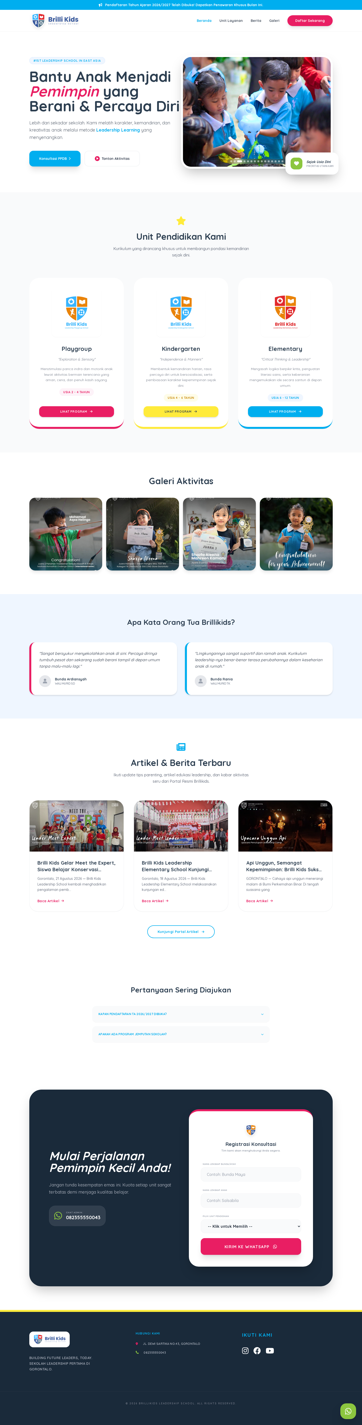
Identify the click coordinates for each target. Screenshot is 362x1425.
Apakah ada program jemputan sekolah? (133, 1034)
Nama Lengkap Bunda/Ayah (219, 1164)
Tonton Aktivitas (116, 158)
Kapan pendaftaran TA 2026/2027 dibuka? (133, 1014)
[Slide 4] (243, 161)
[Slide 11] (269, 161)
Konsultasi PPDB (53, 158)
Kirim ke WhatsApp (248, 1246)
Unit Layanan (231, 20)
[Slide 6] (251, 161)
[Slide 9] (262, 161)
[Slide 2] (235, 161)
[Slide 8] (258, 161)
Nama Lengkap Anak (215, 1190)
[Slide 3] (238, 161)
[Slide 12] (272, 161)
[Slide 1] (231, 161)
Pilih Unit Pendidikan (216, 1216)
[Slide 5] (248, 161)
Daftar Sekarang (310, 20)
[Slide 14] (279, 161)
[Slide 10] (265, 161)
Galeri (274, 20)
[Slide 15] (282, 161)
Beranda (204, 20)
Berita (256, 20)
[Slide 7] (255, 161)
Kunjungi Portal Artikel (179, 932)
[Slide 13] (276, 161)
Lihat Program (74, 411)
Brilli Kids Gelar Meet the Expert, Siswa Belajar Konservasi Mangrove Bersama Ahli (76, 869)
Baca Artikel (48, 901)
